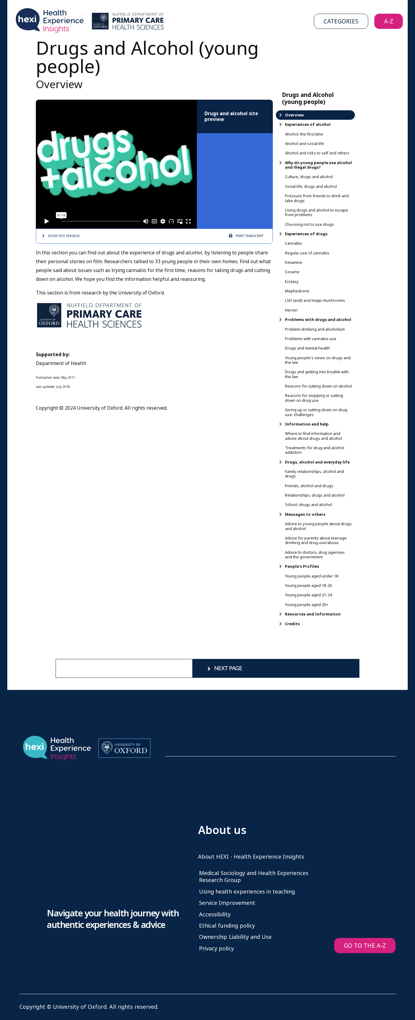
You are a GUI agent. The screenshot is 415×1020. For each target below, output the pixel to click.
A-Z (388, 21)
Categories (341, 21)
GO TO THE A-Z (365, 946)
